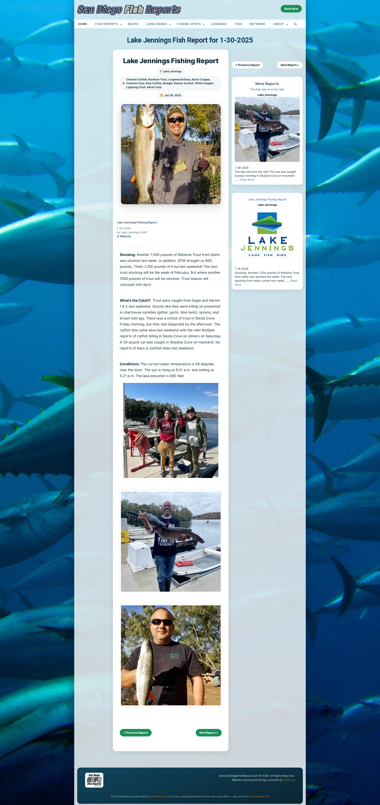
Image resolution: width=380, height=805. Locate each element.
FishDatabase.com (160, 796)
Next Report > (209, 732)
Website (125, 236)
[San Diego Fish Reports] (129, 10)
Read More (247, 179)
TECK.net (289, 779)
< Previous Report (136, 732)
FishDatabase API (259, 796)
